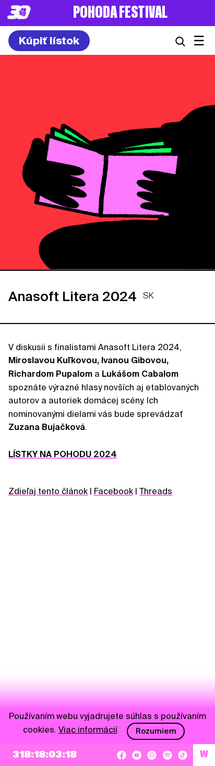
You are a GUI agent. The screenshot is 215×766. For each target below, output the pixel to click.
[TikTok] (182, 755)
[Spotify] (167, 755)
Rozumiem (156, 731)
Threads (155, 491)
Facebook (113, 491)
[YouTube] (136, 755)
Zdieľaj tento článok (48, 491)
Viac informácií (87, 730)
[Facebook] (121, 755)
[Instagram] (152, 755)
